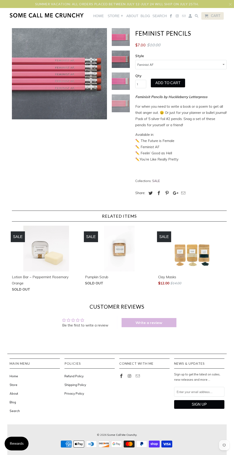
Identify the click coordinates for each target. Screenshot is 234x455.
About (14, 393)
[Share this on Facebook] (158, 193)
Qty (138, 76)
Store (13, 385)
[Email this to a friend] (182, 193)
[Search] (197, 17)
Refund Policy (74, 376)
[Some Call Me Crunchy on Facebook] (121, 376)
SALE (156, 181)
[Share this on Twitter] (150, 193)
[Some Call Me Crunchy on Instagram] (130, 376)
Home (14, 376)
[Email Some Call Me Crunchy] (138, 376)
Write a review (149, 322)
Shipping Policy (75, 385)
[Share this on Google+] (174, 193)
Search (15, 411)
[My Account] (191, 17)
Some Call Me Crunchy (122, 434)
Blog (13, 402)
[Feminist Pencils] (59, 73)
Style (139, 56)
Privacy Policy (74, 393)
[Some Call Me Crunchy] (28, 15)
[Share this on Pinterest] (166, 193)
